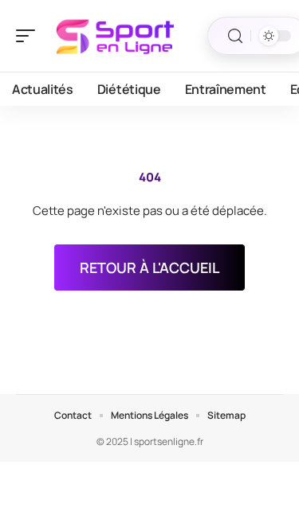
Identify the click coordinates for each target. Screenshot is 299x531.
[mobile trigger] (29, 36)
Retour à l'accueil (149, 267)
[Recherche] (235, 36)
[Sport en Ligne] (115, 36)
